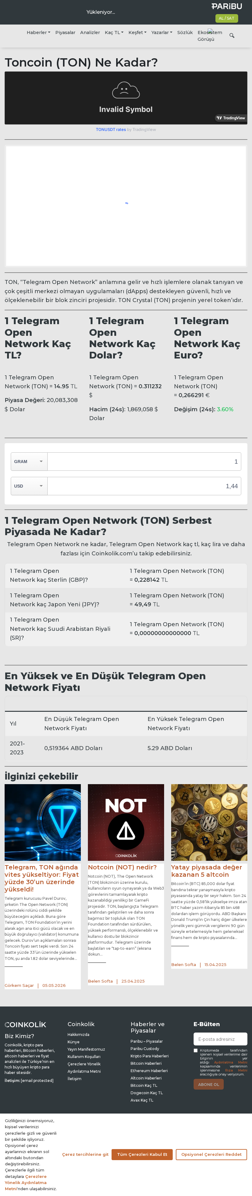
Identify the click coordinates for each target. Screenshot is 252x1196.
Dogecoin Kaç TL (147, 1093)
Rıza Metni (236, 1070)
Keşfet (135, 32)
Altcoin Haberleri (146, 1078)
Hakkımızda (78, 1034)
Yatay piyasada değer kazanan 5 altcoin (206, 871)
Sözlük (185, 32)
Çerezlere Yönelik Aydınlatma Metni (26, 1182)
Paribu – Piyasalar (147, 1041)
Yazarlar (160, 32)
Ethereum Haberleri (149, 1070)
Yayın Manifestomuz (86, 1049)
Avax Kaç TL (142, 1100)
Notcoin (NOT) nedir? (122, 867)
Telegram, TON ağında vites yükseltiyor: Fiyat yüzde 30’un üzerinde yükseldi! (42, 878)
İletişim (74, 1078)
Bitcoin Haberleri (146, 1063)
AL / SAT (226, 18)
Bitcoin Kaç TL (144, 1085)
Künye (74, 1042)
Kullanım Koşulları (84, 1056)
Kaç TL (112, 32)
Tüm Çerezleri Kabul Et (142, 1154)
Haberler (37, 32)
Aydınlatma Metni (230, 1062)
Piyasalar (65, 32)
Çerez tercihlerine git (85, 1154)
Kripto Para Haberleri (150, 1056)
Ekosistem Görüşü (210, 36)
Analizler (90, 32)
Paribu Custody (145, 1048)
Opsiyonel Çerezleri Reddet (211, 1154)
